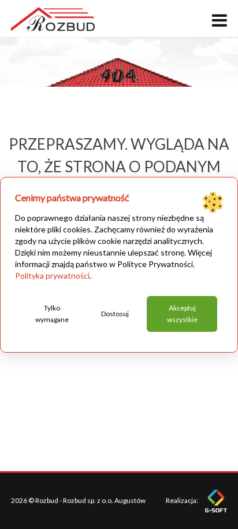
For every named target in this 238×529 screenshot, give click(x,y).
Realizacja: (182, 500)
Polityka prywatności (52, 275)
